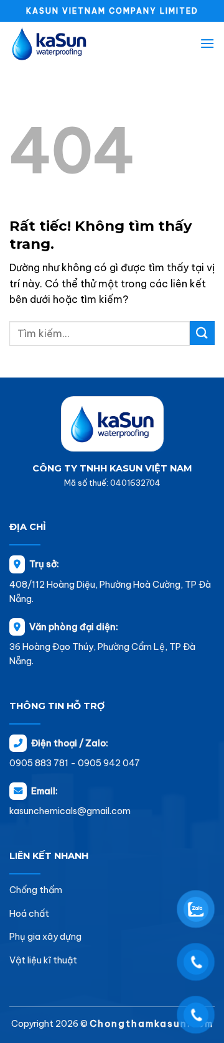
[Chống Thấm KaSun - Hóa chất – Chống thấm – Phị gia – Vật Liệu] (71, 43)
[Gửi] (202, 333)
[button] (207, 43)
